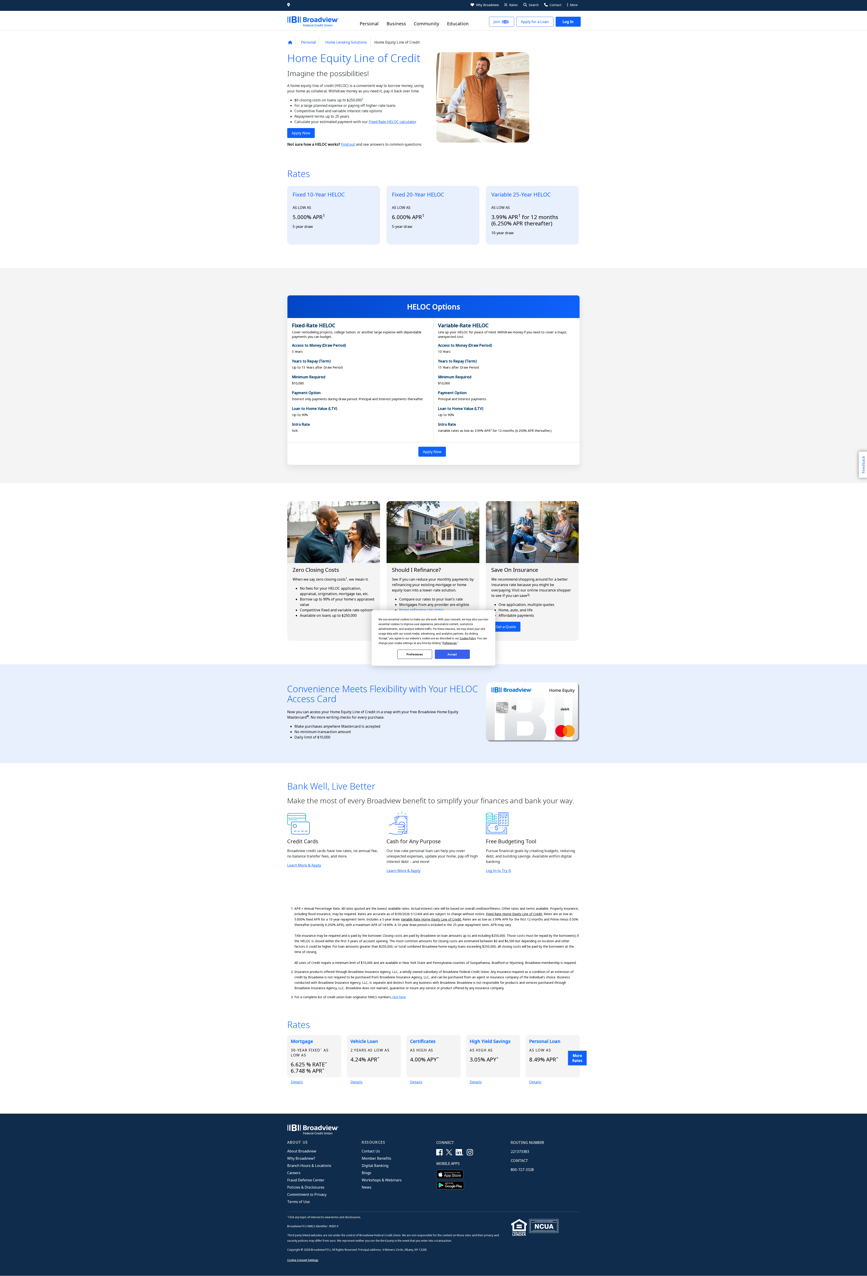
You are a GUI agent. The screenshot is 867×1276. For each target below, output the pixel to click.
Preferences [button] (450, 643)
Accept (452, 654)
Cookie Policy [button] (468, 638)
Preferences (414, 654)
